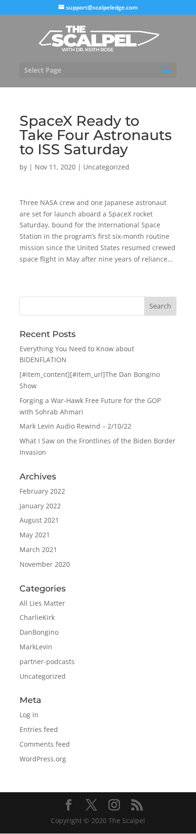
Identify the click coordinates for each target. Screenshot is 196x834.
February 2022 (42, 491)
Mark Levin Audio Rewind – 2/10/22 (75, 426)
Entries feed (39, 729)
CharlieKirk (37, 617)
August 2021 (39, 520)
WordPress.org (43, 758)
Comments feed (45, 744)
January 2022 (40, 505)
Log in (29, 714)
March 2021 (38, 549)
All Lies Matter (42, 603)
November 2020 (45, 564)
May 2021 (35, 534)
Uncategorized (106, 166)
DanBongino (39, 632)
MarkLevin (36, 646)
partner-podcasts (47, 661)
